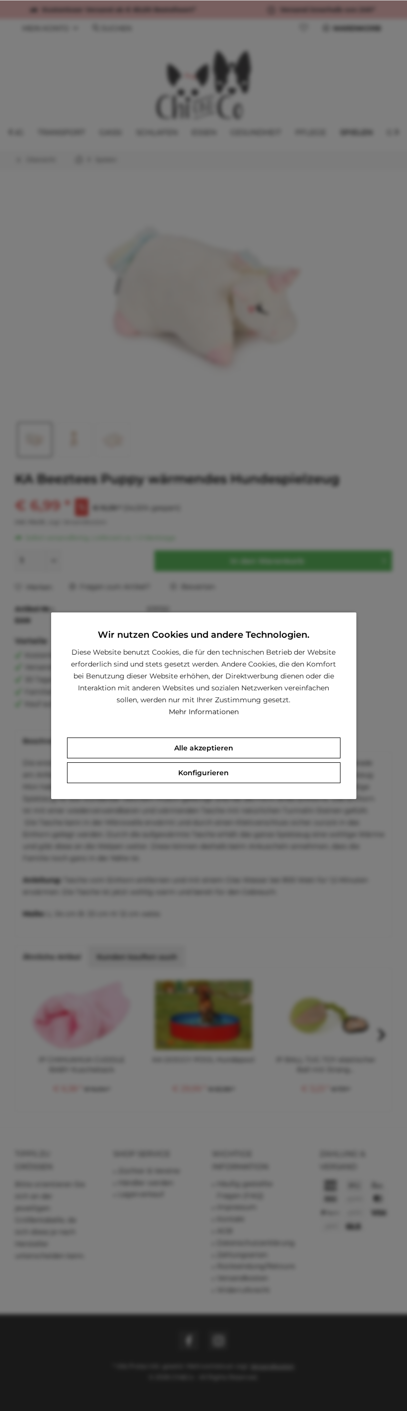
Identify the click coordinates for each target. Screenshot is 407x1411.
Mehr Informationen (204, 711)
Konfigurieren (203, 772)
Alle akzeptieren (203, 747)
